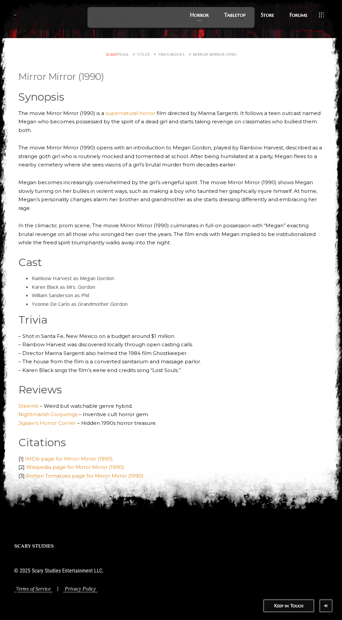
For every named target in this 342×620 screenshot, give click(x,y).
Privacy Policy (80, 589)
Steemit (28, 406)
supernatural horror (130, 113)
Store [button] (267, 14)
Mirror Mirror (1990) (214, 54)
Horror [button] (199, 14)
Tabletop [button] (234, 14)
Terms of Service (33, 589)
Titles (143, 54)
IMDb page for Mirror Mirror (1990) (69, 459)
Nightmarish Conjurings (47, 414)
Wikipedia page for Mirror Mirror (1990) (75, 467)
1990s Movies (171, 54)
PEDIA (117, 54)
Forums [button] (298, 14)
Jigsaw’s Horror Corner (47, 423)
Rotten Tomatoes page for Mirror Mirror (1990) (85, 476)
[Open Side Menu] (321, 15)
